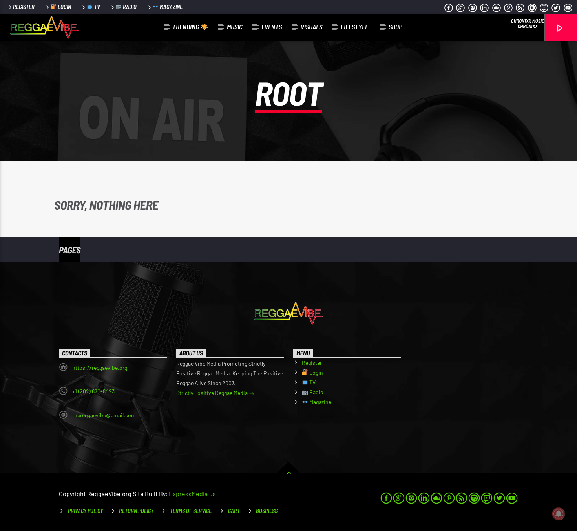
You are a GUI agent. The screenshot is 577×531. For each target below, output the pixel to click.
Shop (395, 27)
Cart (234, 510)
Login (64, 7)
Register (24, 7)
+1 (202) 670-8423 (93, 391)
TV (96, 7)
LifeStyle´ (355, 27)
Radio (129, 7)
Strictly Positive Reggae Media (212, 392)
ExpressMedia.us (192, 493)
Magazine (171, 7)
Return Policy (136, 510)
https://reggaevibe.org (99, 367)
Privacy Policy (85, 510)
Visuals (311, 27)
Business (267, 510)
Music (235, 27)
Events (271, 27)
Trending (186, 27)
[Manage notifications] (558, 513)
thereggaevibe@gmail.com (104, 415)
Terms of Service (191, 510)
